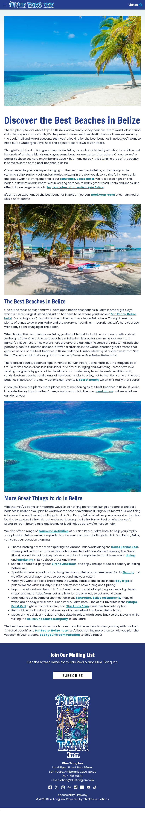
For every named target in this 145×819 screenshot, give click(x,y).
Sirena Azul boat (64, 564)
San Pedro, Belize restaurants (98, 598)
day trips (122, 581)
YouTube (88, 787)
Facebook (50, 787)
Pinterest (75, 787)
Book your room (103, 195)
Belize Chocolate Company (47, 619)
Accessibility (66, 795)
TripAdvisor (69, 787)
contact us (104, 391)
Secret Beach (89, 380)
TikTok (95, 787)
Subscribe (72, 675)
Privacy (82, 795)
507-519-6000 (72, 776)
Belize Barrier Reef (124, 547)
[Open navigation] (4, 5)
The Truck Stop (77, 606)
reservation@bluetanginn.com (72, 780)
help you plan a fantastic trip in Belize (75, 187)
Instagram (63, 787)
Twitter (56, 787)
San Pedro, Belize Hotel (77, 179)
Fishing (128, 572)
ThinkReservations (96, 799)
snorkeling (25, 560)
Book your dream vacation (60, 635)
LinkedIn (82, 787)
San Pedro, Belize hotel (51, 630)
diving (130, 555)
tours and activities (53, 531)
